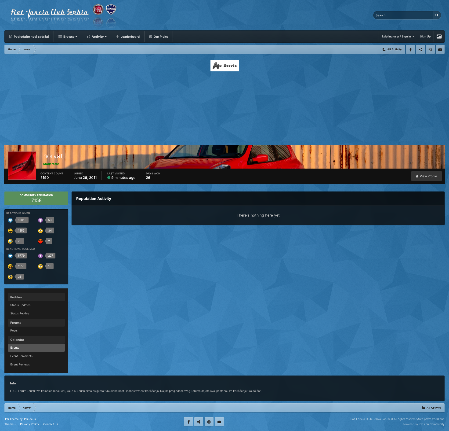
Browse (69, 36)
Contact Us (50, 424)
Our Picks (160, 36)
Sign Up (425, 36)
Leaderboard (130, 36)
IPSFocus (29, 419)
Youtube (440, 49)
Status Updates (20, 305)
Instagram (430, 49)
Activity (97, 36)
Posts (14, 330)
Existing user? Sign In (397, 36)
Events (14, 347)
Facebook (410, 49)
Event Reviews (20, 364)
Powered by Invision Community (423, 424)
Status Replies (19, 313)
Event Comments (21, 356)
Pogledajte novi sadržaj (31, 36)
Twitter (420, 49)
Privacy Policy (29, 424)
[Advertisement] (224, 107)
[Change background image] (439, 36)
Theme (9, 424)
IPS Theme (11, 419)
